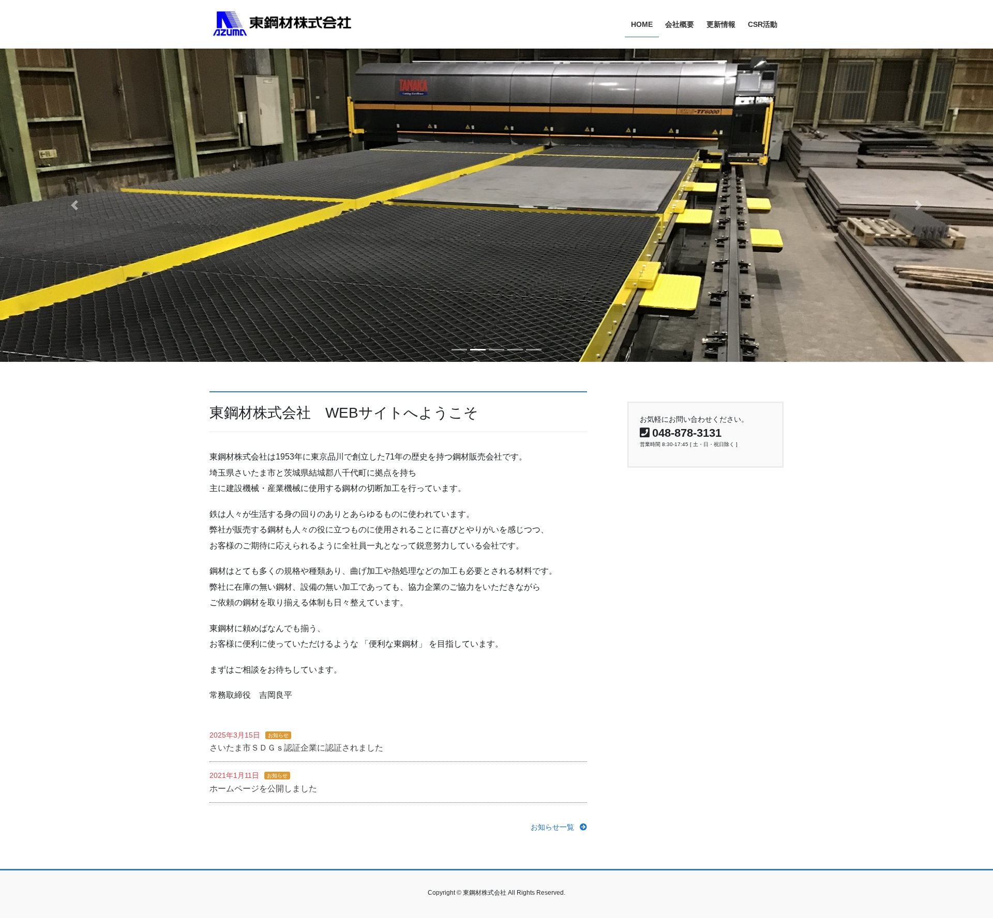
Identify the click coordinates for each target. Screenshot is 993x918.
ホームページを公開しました (263, 788)
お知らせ (278, 735)
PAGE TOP (961, 882)
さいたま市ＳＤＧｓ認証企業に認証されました (296, 747)
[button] (74, 205)
